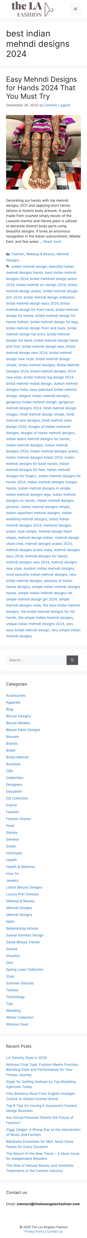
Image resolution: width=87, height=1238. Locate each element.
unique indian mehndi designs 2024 (35, 624)
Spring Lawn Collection (24, 969)
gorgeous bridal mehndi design (31, 402)
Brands (12, 743)
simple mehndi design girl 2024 (31, 599)
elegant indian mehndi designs (44, 396)
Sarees (11, 949)
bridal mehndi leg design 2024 (48, 377)
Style (10, 976)
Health (11, 860)
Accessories (16, 696)
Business (13, 764)
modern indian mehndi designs (49, 568)
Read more (52, 242)
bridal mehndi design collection (49, 297)
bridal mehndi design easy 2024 (32, 303)
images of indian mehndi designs (48, 433)
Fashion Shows (18, 819)
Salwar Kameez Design (25, 935)
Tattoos (12, 990)
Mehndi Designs (19, 908)
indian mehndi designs (24, 445)
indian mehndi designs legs (28, 495)
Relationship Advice (22, 928)
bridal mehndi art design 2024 (41, 285)
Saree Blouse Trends (23, 942)
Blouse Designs (18, 716)
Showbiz (13, 956)
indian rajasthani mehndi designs (33, 513)
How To (12, 874)
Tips (9, 1004)
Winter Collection (20, 1017)
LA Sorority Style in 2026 (26, 1058)
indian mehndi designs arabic (54, 451)
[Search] (72, 660)
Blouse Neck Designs (23, 730)
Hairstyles (14, 853)
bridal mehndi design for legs (54, 322)
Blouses (12, 737)
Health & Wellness (20, 867)
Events (11, 805)
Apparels (13, 702)
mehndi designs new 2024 (27, 562)
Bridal (10, 750)
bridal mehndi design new (43, 346)
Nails (10, 922)
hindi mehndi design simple (42, 414)
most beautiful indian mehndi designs (36, 574)
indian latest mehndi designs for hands (38, 439)
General (12, 839)
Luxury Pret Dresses (22, 894)
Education (14, 791)
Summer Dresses (20, 983)
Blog (9, 709)
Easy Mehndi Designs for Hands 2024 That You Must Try (41, 87)
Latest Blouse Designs (24, 887)
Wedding (13, 1011)
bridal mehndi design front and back (35, 328)
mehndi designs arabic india (29, 550)
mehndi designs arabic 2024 (48, 544)
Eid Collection (17, 798)
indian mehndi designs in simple (44, 488)
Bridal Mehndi (17, 757)
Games (12, 833)
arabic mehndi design (29, 266)
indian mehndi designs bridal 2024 (34, 457)
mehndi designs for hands (46, 556)
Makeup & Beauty (40, 254)
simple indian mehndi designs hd (45, 593)
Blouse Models (18, 723)
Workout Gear (17, 1024)
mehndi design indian (35, 538)
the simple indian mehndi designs (45, 618)
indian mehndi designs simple (45, 507)
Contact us (55, 1231)
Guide (11, 846)
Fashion (18, 254)
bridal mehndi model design (29, 384)
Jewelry (12, 880)
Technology (15, 997)
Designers (14, 785)
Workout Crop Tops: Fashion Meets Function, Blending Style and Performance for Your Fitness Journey (42, 1070)
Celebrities (14, 778)
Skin (9, 963)
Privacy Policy (34, 1231)
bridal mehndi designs (37, 365)
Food (10, 826)
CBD (9, 771)
